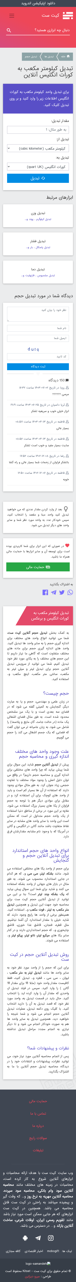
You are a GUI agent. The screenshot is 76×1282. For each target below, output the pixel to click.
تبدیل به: (62, 157)
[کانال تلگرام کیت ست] (38, 1239)
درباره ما (38, 1126)
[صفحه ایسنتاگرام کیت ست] (50, 1239)
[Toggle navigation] (11, 16)
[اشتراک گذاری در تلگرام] (52, 593)
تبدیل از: (63, 139)
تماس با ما (38, 1113)
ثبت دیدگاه (38, 366)
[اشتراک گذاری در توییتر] (61, 593)
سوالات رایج (38, 1138)
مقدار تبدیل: (60, 121)
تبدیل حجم (31, 57)
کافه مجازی (13, 1251)
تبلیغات (38, 1150)
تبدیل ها (49, 57)
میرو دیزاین (32, 1276)
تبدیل (35, 178)
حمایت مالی (35, 567)
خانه (63, 57)
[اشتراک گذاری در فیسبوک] (44, 593)
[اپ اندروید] (25, 1239)
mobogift (53, 1251)
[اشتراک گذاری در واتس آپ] (69, 593)
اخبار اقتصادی (34, 1251)
